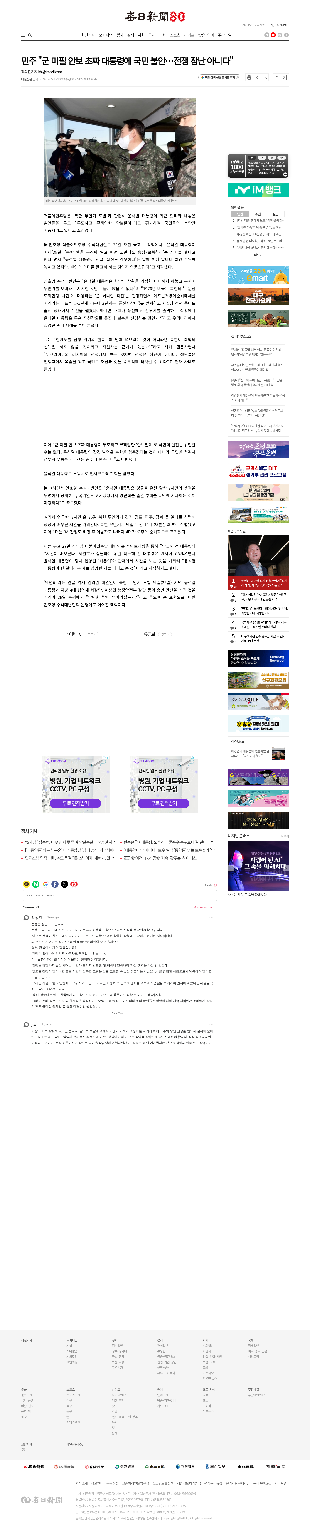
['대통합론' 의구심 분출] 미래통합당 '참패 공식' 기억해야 (69, 850)
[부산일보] (215, 1466)
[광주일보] (155, 1466)
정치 (119, 35)
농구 (69, 1411)
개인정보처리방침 (189, 1483)
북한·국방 (118, 1362)
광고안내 (97, 1483)
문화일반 (26, 1394)
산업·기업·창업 (166, 1362)
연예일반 (162, 1394)
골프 (69, 1416)
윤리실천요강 (262, 1483)
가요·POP (163, 1405)
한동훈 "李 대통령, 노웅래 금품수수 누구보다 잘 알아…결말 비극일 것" (179, 842)
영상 (205, 1394)
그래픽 (207, 1405)
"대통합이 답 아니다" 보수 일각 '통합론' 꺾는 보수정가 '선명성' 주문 (177, 850)
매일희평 (71, 1362)
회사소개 (82, 1483)
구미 (24, 1449)
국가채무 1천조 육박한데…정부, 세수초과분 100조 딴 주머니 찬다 (263, 624)
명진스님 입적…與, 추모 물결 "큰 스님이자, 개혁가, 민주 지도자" (76, 858)
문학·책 (26, 1411)
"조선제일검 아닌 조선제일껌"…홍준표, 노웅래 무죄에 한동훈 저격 (263, 596)
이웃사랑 (208, 1372)
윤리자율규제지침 (238, 1483)
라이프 (189, 35)
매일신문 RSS (74, 1444)
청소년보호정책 (162, 1483)
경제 (130, 35)
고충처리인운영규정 (135, 1483)
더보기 (285, 836)
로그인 (270, 25)
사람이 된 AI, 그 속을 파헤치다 (233, 894)
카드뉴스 (208, 1411)
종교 (24, 1416)
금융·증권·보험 (166, 1356)
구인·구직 (163, 1367)
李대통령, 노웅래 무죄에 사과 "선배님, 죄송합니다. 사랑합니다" (264, 610)
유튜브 (156, 634)
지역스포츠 (73, 1422)
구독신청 (112, 1483)
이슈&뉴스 (237, 741)
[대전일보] (185, 1466)
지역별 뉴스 (210, 1378)
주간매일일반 (256, 1394)
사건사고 (208, 1351)
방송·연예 (206, 35)
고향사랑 (26, 1444)
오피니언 (106, 35)
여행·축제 (118, 1400)
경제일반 (162, 1345)
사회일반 (208, 1345)
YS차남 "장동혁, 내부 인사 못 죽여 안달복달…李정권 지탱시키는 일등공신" (84, 842)
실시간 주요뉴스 (241, 336)
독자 (114, 1422)
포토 (205, 1400)
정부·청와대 (119, 1351)
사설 (69, 1345)
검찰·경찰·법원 (212, 1356)
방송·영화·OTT (166, 1400)
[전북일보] (246, 1466)
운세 (114, 1433)
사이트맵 (281, 1483)
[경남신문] (94, 1466)
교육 (205, 1367)
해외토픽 (253, 1356)
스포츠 (175, 35)
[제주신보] (275, 1466)
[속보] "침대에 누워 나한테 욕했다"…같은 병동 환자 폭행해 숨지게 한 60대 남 (256, 382)
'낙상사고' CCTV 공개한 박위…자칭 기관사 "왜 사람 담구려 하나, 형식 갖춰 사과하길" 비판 (257, 430)
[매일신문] (34, 1466)
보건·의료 (209, 1362)
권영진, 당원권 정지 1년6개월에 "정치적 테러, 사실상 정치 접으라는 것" (264, 582)
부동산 (161, 1351)
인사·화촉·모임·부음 (125, 1416)
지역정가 (117, 1367)
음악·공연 (27, 1400)
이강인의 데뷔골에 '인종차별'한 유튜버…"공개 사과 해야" (250, 753)
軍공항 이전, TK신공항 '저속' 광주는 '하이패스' (160, 858)
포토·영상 (209, 1389)
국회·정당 (118, 1356)
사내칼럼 (71, 1351)
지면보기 (247, 25)
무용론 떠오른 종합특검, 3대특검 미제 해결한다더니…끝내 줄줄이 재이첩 (257, 367)
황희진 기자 (29, 71)
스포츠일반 (73, 1394)
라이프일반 (118, 1394)
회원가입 (282, 25)
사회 (141, 35)
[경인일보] (124, 1466)
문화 (162, 35)
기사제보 (260, 25)
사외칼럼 (71, 1356)
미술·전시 (27, 1405)
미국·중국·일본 (257, 1351)
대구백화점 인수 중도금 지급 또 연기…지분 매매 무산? (264, 638)
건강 (114, 1411)
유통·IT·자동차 (166, 1372)
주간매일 (224, 35)
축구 (69, 1405)
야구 (69, 1400)
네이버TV (80, 634)
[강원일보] (64, 1466)
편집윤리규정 (213, 1483)
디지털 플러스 (239, 835)
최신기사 (88, 35)
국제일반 (253, 1345)
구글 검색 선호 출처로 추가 (220, 77)
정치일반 (117, 1345)
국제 (151, 35)
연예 (160, 1389)
